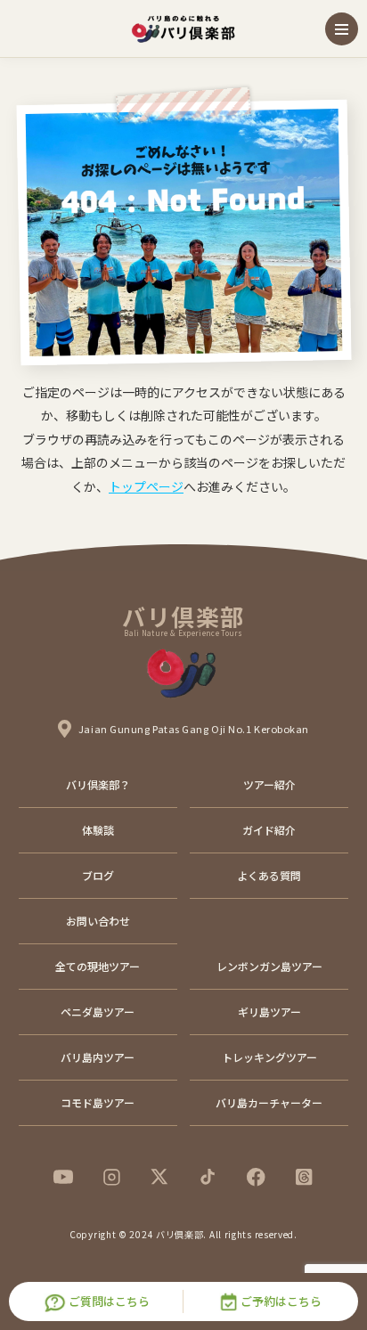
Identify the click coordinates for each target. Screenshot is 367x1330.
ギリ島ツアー (269, 1011)
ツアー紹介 (269, 784)
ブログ (98, 875)
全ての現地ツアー (97, 966)
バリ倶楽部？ (98, 784)
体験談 (98, 829)
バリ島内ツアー (98, 1057)
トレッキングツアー (269, 1057)
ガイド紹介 (269, 829)
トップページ (146, 486)
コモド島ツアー (98, 1102)
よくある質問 (269, 875)
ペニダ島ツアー (98, 1011)
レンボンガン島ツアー (269, 966)
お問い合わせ (98, 920)
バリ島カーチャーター (269, 1102)
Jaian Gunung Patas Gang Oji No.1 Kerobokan (193, 729)
